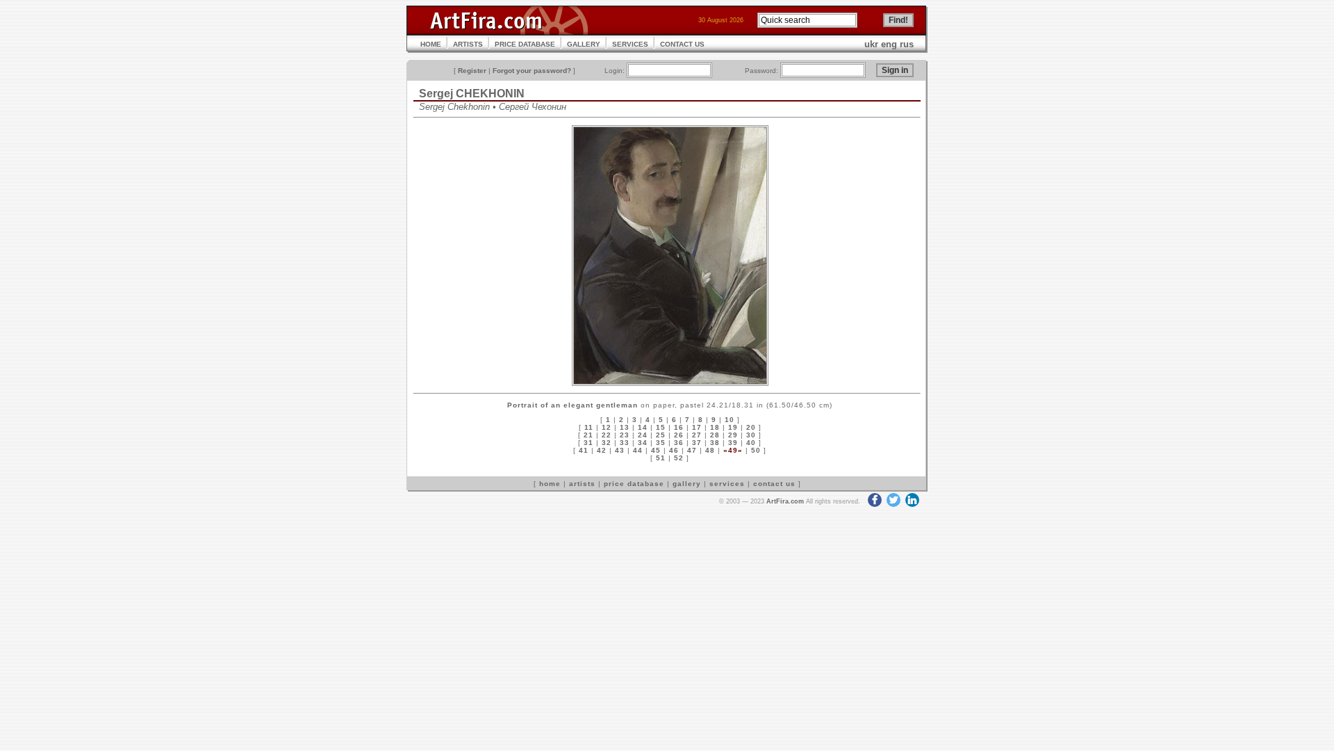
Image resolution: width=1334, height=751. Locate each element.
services (727, 483)
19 (733, 427)
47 (692, 450)
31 (588, 442)
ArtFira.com (785, 501)
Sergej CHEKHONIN (472, 93)
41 (583, 450)
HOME (430, 44)
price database (634, 483)
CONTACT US (682, 44)
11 (588, 427)
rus (907, 44)
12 (606, 427)
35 (661, 442)
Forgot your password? (532, 70)
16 (679, 427)
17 (697, 427)
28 (715, 435)
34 (643, 442)
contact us (774, 483)
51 (661, 458)
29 (733, 435)
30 (751, 435)
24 (643, 435)
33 (624, 442)
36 (679, 442)
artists (582, 483)
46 (674, 450)
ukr (871, 44)
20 (751, 427)
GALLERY (583, 44)
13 (624, 427)
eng (889, 44)
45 (656, 450)
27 (697, 435)
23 (624, 435)
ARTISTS (468, 44)
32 (606, 442)
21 (588, 435)
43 (620, 450)
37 (697, 442)
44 (638, 450)
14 (643, 427)
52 (679, 458)
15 (661, 427)
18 (715, 427)
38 (715, 442)
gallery (687, 483)
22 (606, 435)
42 (602, 450)
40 (751, 442)
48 (710, 450)
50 (756, 450)
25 (661, 435)
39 (733, 442)
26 (679, 435)
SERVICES (630, 44)
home (550, 483)
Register (472, 70)
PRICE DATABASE (525, 44)
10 (729, 419)
